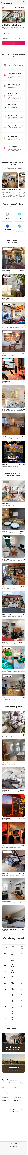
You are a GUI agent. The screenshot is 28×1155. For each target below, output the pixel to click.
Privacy (11, 1148)
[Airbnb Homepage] (3, 7)
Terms (15, 1148)
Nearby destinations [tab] (6, 1083)
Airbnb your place (19, 7)
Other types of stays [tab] (18, 1083)
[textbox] (7, 38)
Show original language (8, 3)
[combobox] (13, 33)
